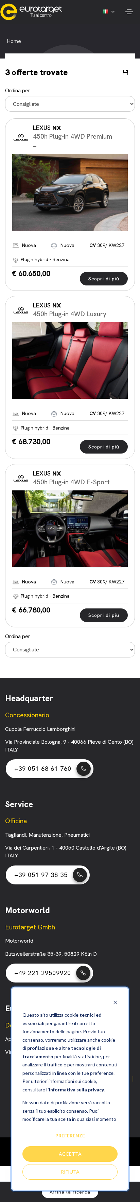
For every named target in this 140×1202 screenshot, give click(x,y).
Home (14, 41)
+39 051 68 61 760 (42, 768)
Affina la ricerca (70, 1192)
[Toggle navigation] (129, 11)
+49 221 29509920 (42, 973)
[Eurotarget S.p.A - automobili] (33, 12)
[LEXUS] (70, 192)
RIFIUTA (70, 1172)
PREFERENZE (70, 1135)
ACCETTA (70, 1154)
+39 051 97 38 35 (41, 875)
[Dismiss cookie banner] (115, 1002)
